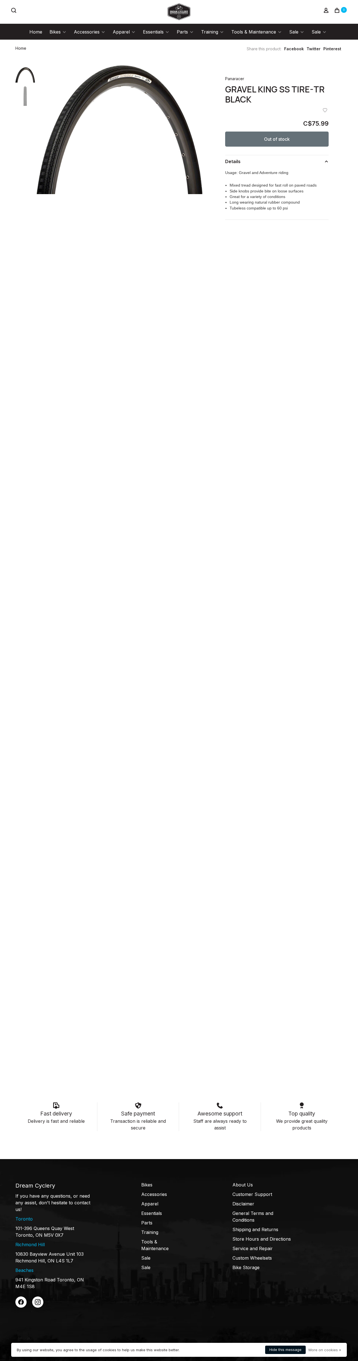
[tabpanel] (119, 129)
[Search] (14, 11)
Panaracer (234, 78)
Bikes (55, 32)
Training (209, 32)
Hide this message (285, 1349)
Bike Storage (246, 1267)
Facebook (294, 48)
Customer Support (252, 1194)
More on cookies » (324, 1350)
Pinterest (332, 48)
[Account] (327, 11)
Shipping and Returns (255, 1229)
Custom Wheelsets (252, 1258)
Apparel (121, 32)
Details (233, 161)
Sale (293, 32)
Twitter (314, 48)
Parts (182, 32)
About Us (242, 1185)
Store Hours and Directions (261, 1239)
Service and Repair (252, 1248)
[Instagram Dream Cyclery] (37, 1306)
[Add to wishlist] (325, 110)
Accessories (87, 32)
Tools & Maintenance (253, 32)
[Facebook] (21, 1306)
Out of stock (277, 139)
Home (35, 32)
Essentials (153, 32)
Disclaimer (243, 1204)
